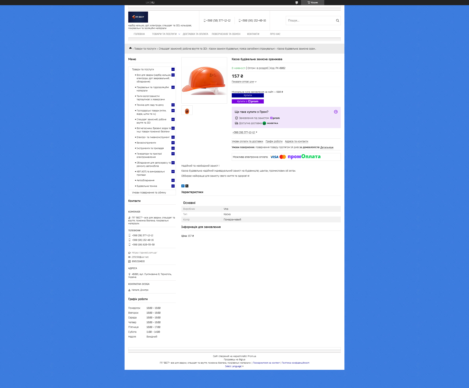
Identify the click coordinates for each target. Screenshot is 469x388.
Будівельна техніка (147, 186)
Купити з (242, 101)
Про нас (275, 33)
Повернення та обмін (226, 33)
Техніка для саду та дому (150, 105)
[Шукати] (337, 20)
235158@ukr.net (140, 257)
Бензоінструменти (146, 142)
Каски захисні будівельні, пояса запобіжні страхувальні (242, 48)
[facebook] (182, 186)
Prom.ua (252, 356)
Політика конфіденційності (295, 363)
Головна (139, 33)
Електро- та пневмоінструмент (153, 137)
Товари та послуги (164, 33)
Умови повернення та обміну (149, 192)
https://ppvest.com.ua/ (144, 252)
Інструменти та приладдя (150, 148)
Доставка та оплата (195, 33)
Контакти (253, 33)
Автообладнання (145, 180)
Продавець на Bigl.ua (234, 359)
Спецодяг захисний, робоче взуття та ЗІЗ (183, 48)
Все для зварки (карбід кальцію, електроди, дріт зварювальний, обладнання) (154, 78)
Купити (248, 95)
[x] (186, 186)
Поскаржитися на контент (266, 363)
